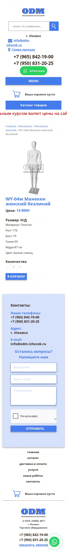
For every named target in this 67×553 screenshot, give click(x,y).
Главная (11, 126)
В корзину (16, 276)
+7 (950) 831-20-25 (33, 63)
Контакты (33, 481)
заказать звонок (33, 545)
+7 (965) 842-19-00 (33, 56)
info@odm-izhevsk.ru (18, 42)
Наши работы (33, 475)
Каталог (33, 458)
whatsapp (37, 71)
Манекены (25, 126)
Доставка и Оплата (33, 464)
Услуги (33, 469)
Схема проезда (23, 50)
